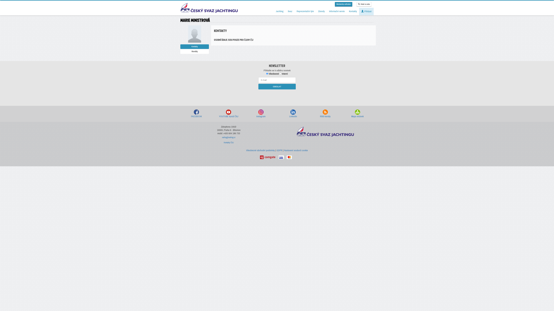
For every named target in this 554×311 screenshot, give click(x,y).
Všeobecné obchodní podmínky (260, 150)
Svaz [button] (290, 11)
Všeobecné (273, 74)
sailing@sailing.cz (228, 137)
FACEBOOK (196, 116)
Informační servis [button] (337, 11)
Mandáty (195, 51)
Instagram (260, 116)
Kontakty (194, 46)
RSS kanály (325, 116)
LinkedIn (293, 116)
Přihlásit (367, 11)
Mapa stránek (357, 116)
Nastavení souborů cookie (296, 150)
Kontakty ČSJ (229, 143)
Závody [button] (321, 11)
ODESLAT (277, 86)
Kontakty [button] (353, 11)
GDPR (279, 150)
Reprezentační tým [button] (305, 11)
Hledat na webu (365, 4)
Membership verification (343, 4)
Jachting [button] (279, 11)
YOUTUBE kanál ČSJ (228, 116)
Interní (284, 74)
